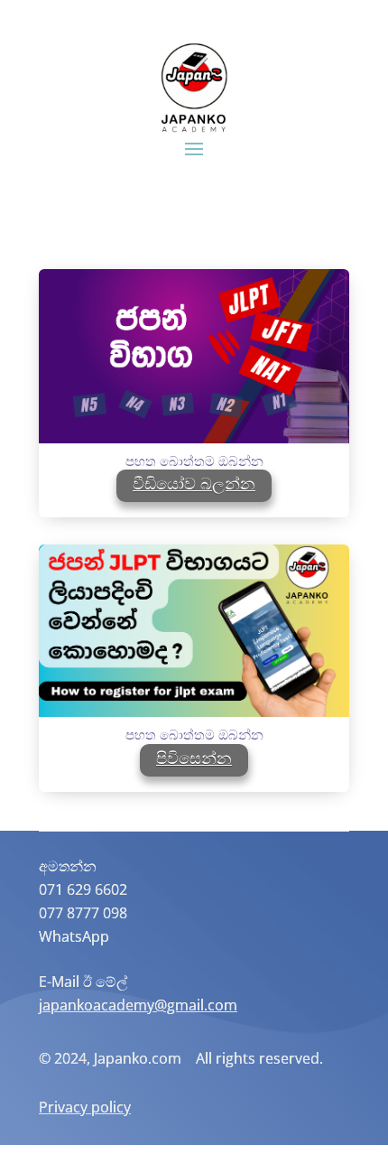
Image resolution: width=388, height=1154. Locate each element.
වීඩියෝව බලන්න (194, 483)
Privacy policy (85, 1107)
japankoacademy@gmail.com (138, 1005)
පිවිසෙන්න (194, 757)
